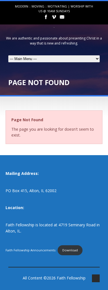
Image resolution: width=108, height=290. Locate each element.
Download (70, 250)
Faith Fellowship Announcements (30, 250)
